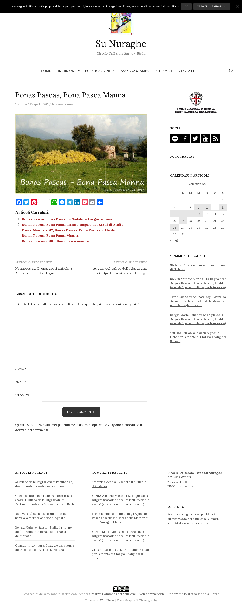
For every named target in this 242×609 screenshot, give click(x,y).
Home (46, 71)
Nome (20, 368)
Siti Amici (164, 71)
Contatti (187, 71)
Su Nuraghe (121, 43)
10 (183, 214)
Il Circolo (67, 71)
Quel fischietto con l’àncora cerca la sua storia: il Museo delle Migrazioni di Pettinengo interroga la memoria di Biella (44, 500)
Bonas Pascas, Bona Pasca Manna (50, 235)
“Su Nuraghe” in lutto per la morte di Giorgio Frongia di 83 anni (198, 337)
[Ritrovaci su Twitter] (195, 138)
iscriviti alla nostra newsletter (188, 523)
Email (20, 382)
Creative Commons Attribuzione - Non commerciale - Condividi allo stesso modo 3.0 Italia (154, 594)
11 (191, 214)
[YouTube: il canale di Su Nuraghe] (205, 138)
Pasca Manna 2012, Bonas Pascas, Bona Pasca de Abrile (68, 230)
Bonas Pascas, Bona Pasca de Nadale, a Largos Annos (67, 219)
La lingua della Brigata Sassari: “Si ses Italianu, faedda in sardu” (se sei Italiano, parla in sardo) (198, 283)
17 (183, 221)
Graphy (130, 600)
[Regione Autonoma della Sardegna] (196, 102)
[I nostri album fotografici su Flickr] (175, 138)
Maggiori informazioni (211, 6)
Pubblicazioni (97, 71)
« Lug (174, 240)
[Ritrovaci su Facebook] (185, 138)
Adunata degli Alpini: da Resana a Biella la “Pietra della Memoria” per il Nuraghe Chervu (198, 301)
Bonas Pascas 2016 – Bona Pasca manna (55, 241)
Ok (186, 6)
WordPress (107, 600)
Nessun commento (66, 104)
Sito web (22, 395)
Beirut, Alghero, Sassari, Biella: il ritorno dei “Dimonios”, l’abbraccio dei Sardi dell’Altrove (43, 532)
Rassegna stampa (134, 71)
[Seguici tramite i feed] (215, 138)
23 (174, 227)
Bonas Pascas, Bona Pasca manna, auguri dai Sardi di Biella (72, 224)
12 (198, 214)
